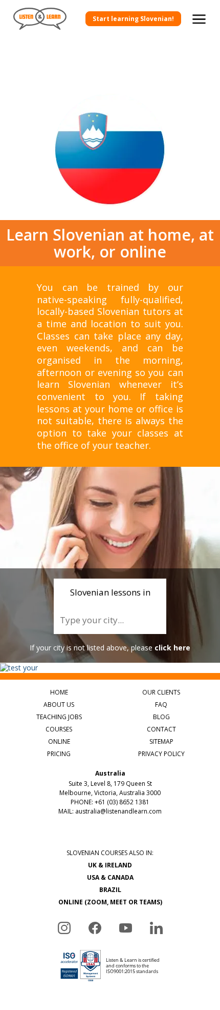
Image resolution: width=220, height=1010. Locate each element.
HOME (59, 692)
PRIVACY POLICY (161, 753)
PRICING (59, 753)
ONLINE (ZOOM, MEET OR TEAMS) (110, 902)
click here (172, 647)
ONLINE (59, 741)
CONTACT (161, 729)
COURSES (59, 729)
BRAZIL (110, 889)
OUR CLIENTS (161, 692)
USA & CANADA (110, 877)
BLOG (161, 716)
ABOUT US (58, 704)
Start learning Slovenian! (133, 18)
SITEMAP (161, 741)
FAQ (161, 704)
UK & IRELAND (110, 865)
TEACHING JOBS (59, 716)
